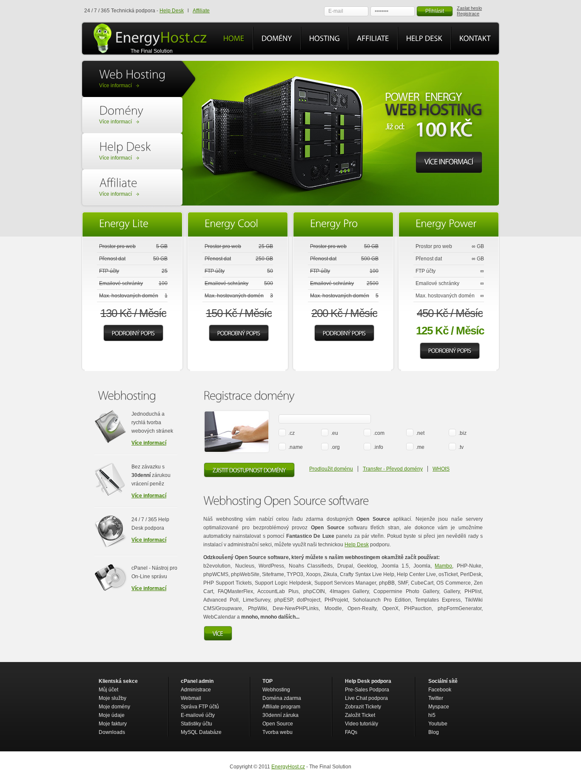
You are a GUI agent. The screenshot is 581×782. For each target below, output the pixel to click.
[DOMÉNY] (277, 38)
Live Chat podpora (366, 698)
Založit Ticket (360, 715)
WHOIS (441, 469)
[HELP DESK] (424, 38)
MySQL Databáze (201, 732)
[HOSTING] (324, 38)
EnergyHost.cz (288, 767)
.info (378, 447)
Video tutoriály (361, 724)
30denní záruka (280, 715)
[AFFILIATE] (373, 38)
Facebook (439, 690)
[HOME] (234, 38)
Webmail (191, 698)
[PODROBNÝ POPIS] (133, 333)
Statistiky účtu (196, 724)
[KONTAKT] (475, 38)
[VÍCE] (218, 633)
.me (420, 447)
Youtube (437, 724)
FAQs (351, 732)
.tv (461, 447)
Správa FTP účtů (200, 707)
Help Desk (171, 11)
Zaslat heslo (469, 8)
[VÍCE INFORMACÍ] (449, 162)
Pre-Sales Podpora (367, 690)
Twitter (435, 698)
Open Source (277, 724)
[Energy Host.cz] (161, 37)
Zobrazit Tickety (363, 707)
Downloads (112, 732)
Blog (433, 732)
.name (295, 447)
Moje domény (114, 707)
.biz (463, 433)
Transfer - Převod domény (393, 469)
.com (378, 433)
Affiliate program (281, 707)
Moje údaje (112, 715)
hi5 (432, 715)
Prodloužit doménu (331, 469)
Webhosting (276, 690)
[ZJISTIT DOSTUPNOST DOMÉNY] (249, 470)
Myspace (438, 707)
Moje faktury (113, 724)
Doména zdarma (281, 698)
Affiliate (201, 11)
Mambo (443, 566)
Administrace (196, 690)
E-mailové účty (198, 715)
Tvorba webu (277, 732)
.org (335, 447)
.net (420, 433)
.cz (291, 433)
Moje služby (112, 698)
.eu (334, 433)
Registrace (468, 13)
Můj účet (108, 690)
